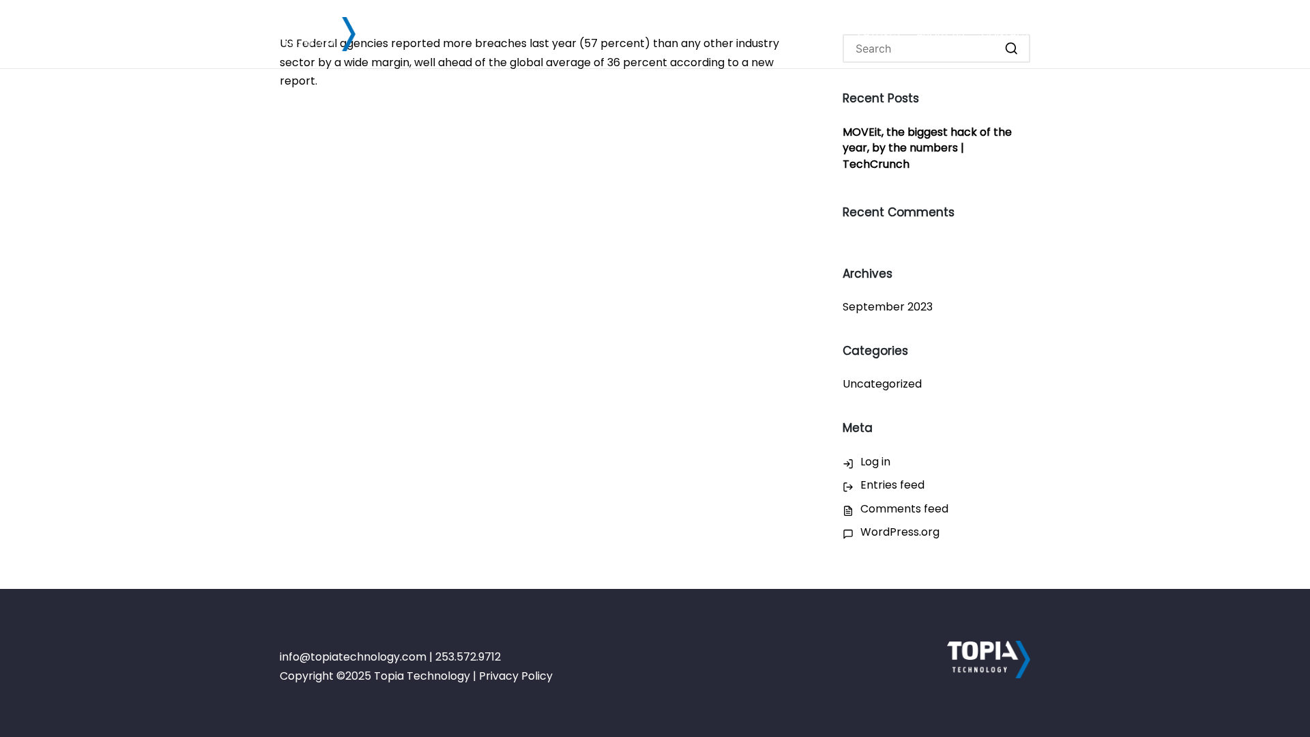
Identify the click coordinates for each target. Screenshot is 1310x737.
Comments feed (904, 509)
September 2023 (888, 307)
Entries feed (892, 485)
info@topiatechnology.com (353, 657)
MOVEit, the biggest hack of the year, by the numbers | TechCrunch (927, 148)
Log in (875, 461)
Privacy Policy (516, 676)
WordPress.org (900, 532)
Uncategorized (882, 384)
